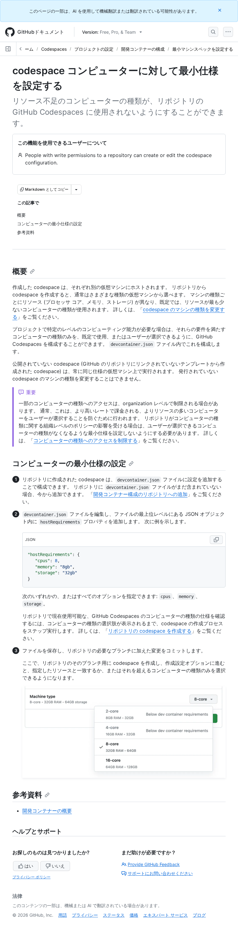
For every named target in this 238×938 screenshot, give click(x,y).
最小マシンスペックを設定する (202, 49)
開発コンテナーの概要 (47, 811)
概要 (19, 271)
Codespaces (54, 49)
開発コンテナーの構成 (143, 49)
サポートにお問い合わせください (160, 873)
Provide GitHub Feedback (154, 864)
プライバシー (85, 915)
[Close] (220, 10)
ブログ (199, 915)
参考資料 (27, 794)
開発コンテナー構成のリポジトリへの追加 (140, 494)
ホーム (26, 49)
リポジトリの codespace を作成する (150, 631)
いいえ (58, 865)
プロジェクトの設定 (93, 49)
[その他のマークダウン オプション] (76, 189)
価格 (134, 915)
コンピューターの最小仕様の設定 (69, 463)
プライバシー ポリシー (31, 877)
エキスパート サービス (165, 915)
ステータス (114, 915)
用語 (62, 915)
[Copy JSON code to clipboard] (216, 539)
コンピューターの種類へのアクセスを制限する (85, 440)
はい (28, 865)
